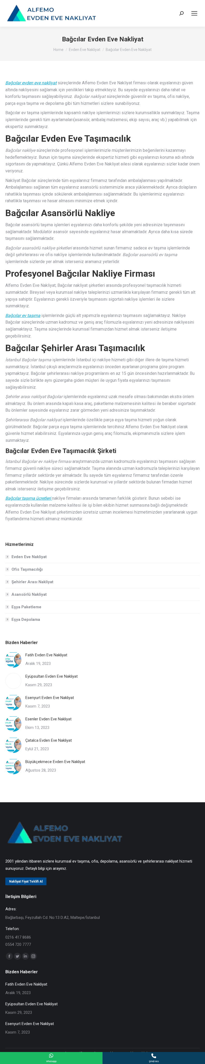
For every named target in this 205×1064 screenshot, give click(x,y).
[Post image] (13, 660)
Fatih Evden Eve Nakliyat (46, 655)
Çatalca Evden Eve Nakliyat (48, 740)
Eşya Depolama (25, 619)
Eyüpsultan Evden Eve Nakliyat (51, 676)
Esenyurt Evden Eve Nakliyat (49, 697)
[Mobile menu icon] (194, 13)
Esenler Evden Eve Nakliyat (48, 719)
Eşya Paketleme (26, 607)
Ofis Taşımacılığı (27, 569)
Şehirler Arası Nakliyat (32, 581)
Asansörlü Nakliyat (29, 594)
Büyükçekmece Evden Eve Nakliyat (55, 761)
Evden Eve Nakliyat (29, 556)
